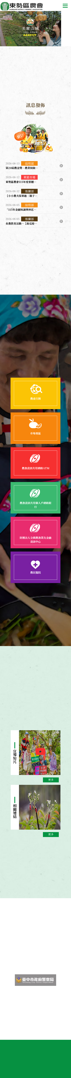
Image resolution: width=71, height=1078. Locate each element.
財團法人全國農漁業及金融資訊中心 (35, 540)
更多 (50, 780)
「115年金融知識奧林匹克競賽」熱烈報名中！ (22, 209)
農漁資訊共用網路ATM (35, 468)
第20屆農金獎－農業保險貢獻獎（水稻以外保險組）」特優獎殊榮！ (22, 168)
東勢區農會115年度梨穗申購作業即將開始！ (22, 182)
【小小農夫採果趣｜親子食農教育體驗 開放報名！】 (22, 196)
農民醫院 (35, 572)
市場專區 (35, 433)
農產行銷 (35, 398)
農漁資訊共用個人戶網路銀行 (35, 505)
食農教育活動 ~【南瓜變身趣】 (22, 223)
